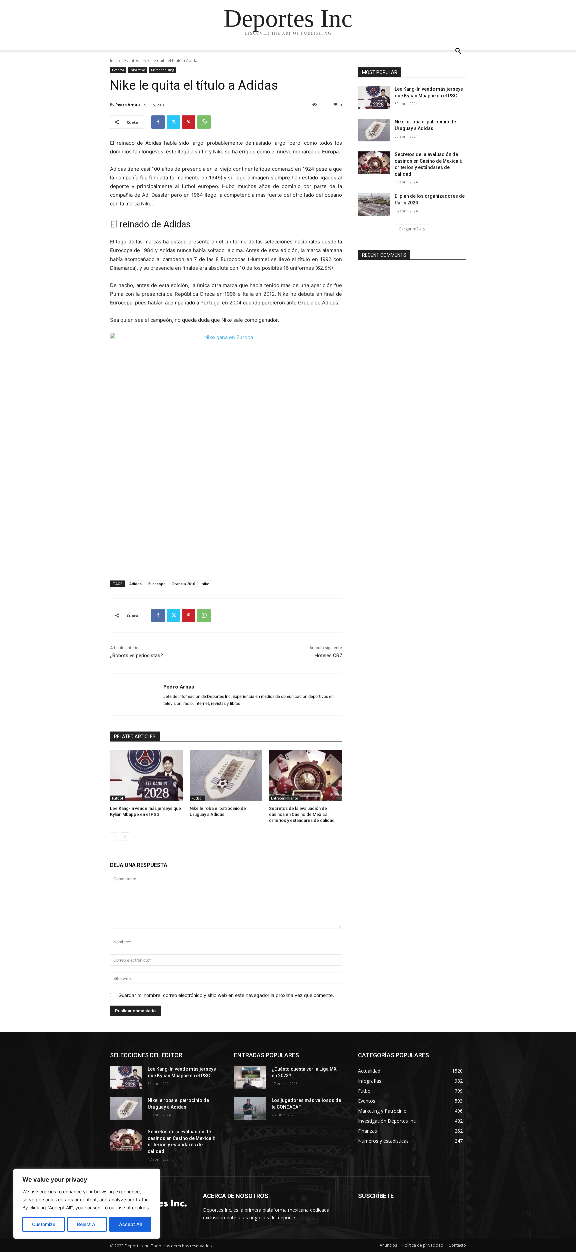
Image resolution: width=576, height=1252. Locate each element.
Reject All (87, 1224)
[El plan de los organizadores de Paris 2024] (374, 204)
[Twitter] (173, 122)
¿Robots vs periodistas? (136, 656)
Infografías (137, 70)
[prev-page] (114, 836)
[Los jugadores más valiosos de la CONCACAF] (250, 1108)
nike (205, 583)
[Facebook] (158, 122)
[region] (86, 1204)
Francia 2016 (183, 583)
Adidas (135, 583)
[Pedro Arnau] (136, 694)
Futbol (117, 798)
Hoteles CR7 (328, 656)
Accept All (130, 1224)
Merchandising (162, 70)
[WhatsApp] (204, 122)
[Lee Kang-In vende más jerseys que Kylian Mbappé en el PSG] (146, 775)
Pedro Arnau (127, 104)
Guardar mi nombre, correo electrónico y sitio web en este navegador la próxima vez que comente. (226, 995)
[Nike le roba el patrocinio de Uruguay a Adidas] (226, 775)
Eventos (131, 60)
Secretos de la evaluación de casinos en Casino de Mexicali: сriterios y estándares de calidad (302, 814)
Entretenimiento (284, 798)
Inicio (115, 60)
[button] (458, 52)
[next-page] (125, 836)
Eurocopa (157, 583)
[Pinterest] (188, 122)
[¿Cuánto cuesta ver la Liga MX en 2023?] (250, 1077)
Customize (43, 1224)
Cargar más (410, 229)
